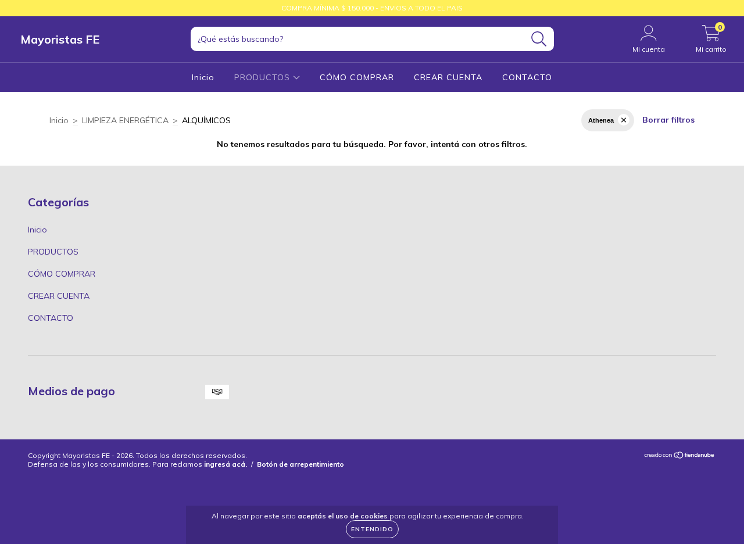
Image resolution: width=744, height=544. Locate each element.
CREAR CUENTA (448, 77)
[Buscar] (539, 39)
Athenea (601, 120)
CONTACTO (527, 77)
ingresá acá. (225, 464)
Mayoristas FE (59, 39)
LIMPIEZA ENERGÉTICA (125, 120)
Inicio (203, 77)
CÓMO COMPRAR (357, 77)
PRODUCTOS (263, 77)
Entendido (372, 529)
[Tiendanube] (679, 456)
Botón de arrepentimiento (300, 464)
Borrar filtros (668, 119)
